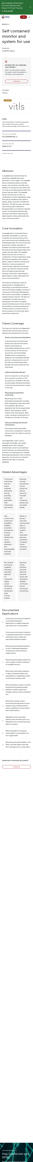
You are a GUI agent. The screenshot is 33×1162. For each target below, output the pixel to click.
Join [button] (23, 17)
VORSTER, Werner (8, 51)
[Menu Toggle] (29, 17)
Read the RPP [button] (8, 11)
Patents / (6, 24)
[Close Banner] (30, 7)
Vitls (4, 119)
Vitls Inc (5, 93)
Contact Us (16, 81)
